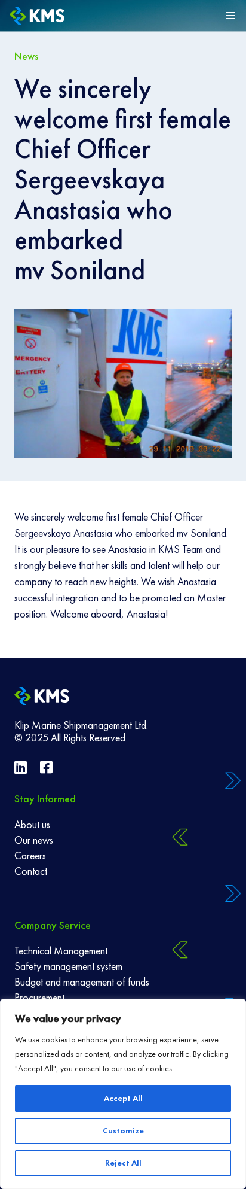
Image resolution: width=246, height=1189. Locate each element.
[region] (123, 1094)
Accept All (123, 1098)
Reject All (123, 1163)
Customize (123, 1131)
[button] (230, 15)
